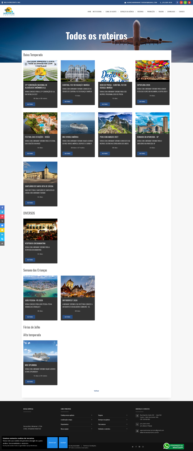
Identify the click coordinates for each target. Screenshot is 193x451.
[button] (2, 207)
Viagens (100, 415)
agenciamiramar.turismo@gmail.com (152, 430)
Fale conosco (102, 424)
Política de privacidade (73, 446)
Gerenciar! (52, 442)
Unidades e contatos (104, 429)
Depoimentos (64, 424)
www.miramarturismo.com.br (149, 432)
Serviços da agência (104, 419)
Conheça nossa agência (67, 415)
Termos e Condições (89, 446)
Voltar (96, 391)
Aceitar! (63, 442)
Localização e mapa (66, 419)
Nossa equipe (64, 429)
